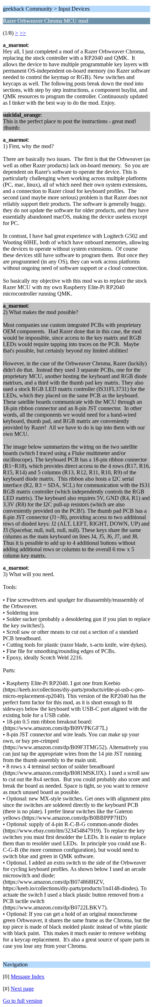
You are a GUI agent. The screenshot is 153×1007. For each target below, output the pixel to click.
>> (23, 33)
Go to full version (22, 1001)
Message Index (27, 977)
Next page (22, 989)
